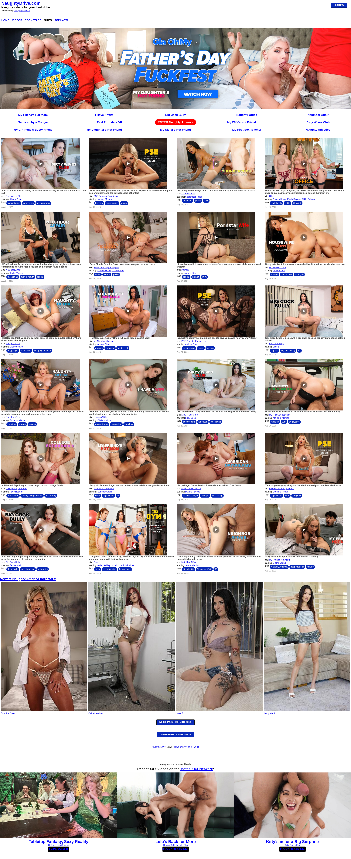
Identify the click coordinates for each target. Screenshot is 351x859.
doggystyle (13, 350)
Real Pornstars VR (109, 122)
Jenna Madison (192, 565)
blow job (297, 203)
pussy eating (112, 203)
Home (5, 20)
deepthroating (28, 569)
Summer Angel (104, 492)
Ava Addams (279, 270)
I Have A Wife (104, 114)
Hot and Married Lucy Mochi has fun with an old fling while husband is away (217, 411)
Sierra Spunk (279, 563)
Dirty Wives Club (318, 122)
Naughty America (42, 350)
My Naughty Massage (104, 341)
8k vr (287, 495)
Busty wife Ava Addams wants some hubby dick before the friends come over (305, 264)
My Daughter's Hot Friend (104, 129)
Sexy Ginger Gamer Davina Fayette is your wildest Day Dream (209, 485)
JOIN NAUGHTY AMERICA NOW (175, 734)
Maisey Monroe (104, 199)
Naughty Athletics (318, 129)
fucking (210, 348)
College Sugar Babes (16, 488)
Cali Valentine (16, 347)
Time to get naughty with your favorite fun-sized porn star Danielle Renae (303, 485)
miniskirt (275, 422)
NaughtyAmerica (22, 10)
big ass (274, 350)
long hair (128, 424)
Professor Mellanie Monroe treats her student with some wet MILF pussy (302, 411)
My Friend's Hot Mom (33, 114)
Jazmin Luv (116, 565)
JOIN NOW (339, 5)
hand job (299, 274)
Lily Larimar (129, 565)
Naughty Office (246, 114)
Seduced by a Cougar (33, 122)
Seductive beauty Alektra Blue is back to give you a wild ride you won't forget (217, 338)
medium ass (189, 348)
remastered (13, 495)
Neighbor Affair (318, 114)
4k (299, 350)
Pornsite (185, 270)
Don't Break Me (175, 849)
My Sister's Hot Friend (175, 129)
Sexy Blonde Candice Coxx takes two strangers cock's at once (122, 264)
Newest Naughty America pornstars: (28, 579)
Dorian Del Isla (170, 845)
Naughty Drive (159, 747)
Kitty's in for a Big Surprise (292, 841)
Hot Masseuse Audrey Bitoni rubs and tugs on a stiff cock (120, 338)
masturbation (14, 203)
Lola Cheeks (62, 845)
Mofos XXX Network (196, 769)
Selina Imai (15, 565)
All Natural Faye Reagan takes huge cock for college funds (32, 485)
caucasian (26, 350)
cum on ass (286, 274)
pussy (124, 203)
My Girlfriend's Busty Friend (33, 129)
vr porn (22, 424)
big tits (40, 277)
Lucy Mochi (190, 418)
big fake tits (276, 203)
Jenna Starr (190, 273)
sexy (206, 200)
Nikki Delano (308, 199)
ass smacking (43, 203)
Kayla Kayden (294, 199)
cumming (110, 348)
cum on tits (28, 203)
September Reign (193, 197)
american (187, 200)
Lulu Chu (183, 845)
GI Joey (51, 845)
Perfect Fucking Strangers (106, 267)
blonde (107, 274)
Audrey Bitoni (104, 344)
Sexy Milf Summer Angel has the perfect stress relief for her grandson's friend (130, 485)
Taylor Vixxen (16, 273)
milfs (204, 277)
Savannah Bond (18, 420)
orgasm (99, 348)
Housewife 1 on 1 (277, 267)
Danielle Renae (280, 492)
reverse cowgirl (190, 495)
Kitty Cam (289, 845)
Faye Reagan (16, 492)
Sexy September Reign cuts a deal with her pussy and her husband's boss (216, 190)
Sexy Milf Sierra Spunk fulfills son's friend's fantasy (291, 556)
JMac (297, 845)
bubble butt (123, 348)
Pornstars (33, 20)
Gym (96, 562)
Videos (17, 20)
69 (216, 569)
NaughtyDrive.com (20, 3)
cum (284, 422)
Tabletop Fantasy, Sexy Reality (58, 841)
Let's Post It (58, 849)
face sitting (13, 277)
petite (287, 203)
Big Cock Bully (175, 114)
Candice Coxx (104, 270)
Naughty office (13, 343)
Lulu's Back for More (175, 841)
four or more (125, 569)
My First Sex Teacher (246, 129)
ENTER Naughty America (175, 122)
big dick (99, 203)
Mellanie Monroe (281, 418)
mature (310, 567)
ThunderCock (188, 194)
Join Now (61, 20)
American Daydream (191, 488)
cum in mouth (27, 277)
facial (98, 274)
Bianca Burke (279, 199)
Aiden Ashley (103, 565)
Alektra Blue (16, 199)
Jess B (276, 347)
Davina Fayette (192, 492)
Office (272, 196)
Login (196, 747)
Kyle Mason (118, 270)
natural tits (43, 569)
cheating (12, 424)
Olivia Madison (104, 420)
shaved (274, 274)
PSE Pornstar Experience (106, 196)
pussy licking (101, 424)
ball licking (215, 422)
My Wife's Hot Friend (241, 122)
